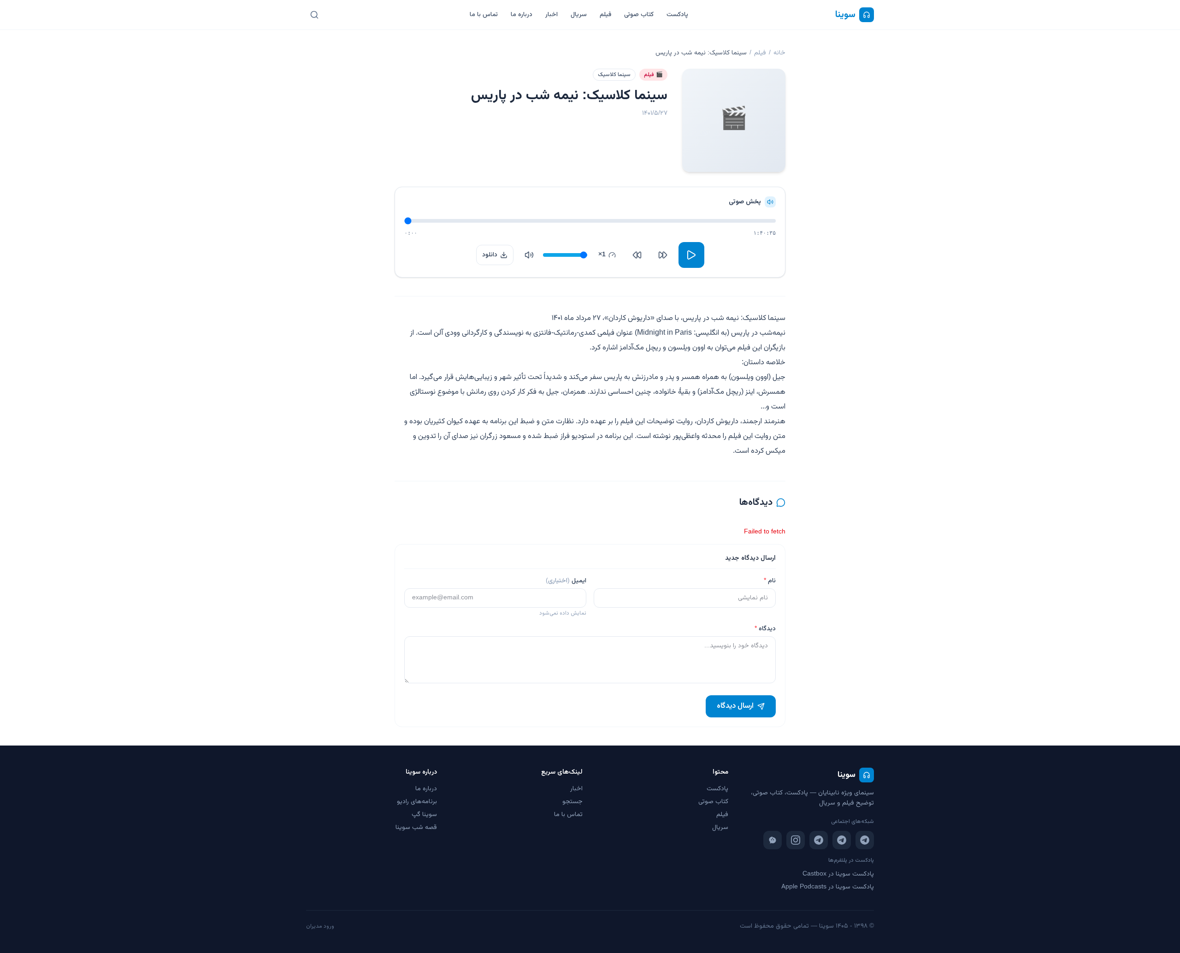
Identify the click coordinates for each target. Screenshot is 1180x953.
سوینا (845, 14)
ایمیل (566, 581)
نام (770, 581)
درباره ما (521, 15)
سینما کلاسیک (614, 75)
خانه (779, 53)
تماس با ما (484, 15)
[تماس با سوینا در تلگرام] (818, 840)
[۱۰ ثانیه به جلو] (637, 255)
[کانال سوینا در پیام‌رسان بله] (772, 840)
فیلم (605, 15)
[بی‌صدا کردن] (529, 255)
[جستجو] (314, 14)
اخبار (551, 15)
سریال (579, 15)
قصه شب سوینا (416, 828)
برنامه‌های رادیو (417, 802)
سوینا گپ (424, 815)
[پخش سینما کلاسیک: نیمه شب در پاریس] (691, 255)
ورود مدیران (320, 926)
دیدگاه (765, 628)
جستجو (572, 802)
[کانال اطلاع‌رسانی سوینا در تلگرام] (865, 840)
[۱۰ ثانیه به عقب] (663, 255)
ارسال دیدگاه (735, 706)
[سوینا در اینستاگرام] (795, 840)
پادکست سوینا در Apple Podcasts (827, 887)
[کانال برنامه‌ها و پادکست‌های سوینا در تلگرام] (841, 840)
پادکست (677, 15)
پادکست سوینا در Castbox (838, 874)
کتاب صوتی (639, 15)
